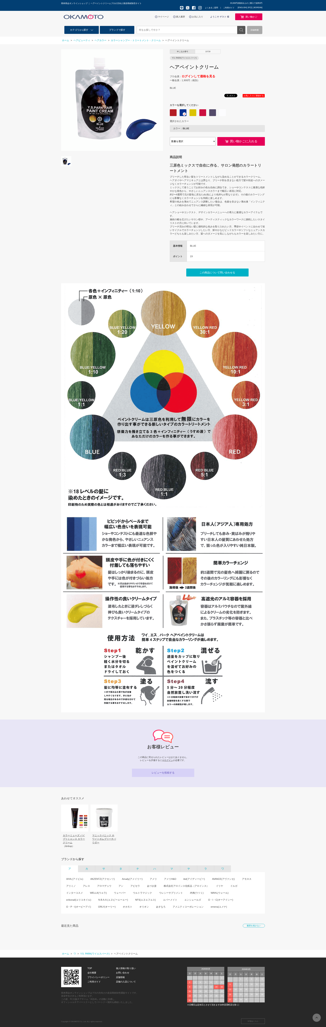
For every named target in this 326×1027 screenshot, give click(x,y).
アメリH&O (170, 879)
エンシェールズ (192, 899)
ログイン (168, 760)
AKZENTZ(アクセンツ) (102, 879)
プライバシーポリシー (98, 977)
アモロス (246, 879)
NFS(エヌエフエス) (145, 899)
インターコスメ (74, 892)
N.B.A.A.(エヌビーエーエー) (113, 899)
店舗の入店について (126, 981)
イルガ (233, 886)
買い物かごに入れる (243, 141)
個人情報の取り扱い (126, 968)
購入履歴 (180, 16)
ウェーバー (120, 892)
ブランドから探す (72, 859)
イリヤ (219, 886)
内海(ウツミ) (197, 892)
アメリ (153, 879)
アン (121, 886)
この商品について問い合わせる (217, 272)
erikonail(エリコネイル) (78, 899)
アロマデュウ (104, 886)
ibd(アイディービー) (194, 879)
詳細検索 (255, 30)
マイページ (163, 16)
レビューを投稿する (163, 772)
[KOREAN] (257, 7)
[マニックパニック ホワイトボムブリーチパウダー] (104, 818)
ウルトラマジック (142, 892)
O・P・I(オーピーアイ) (78, 906)
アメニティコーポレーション (188, 906)
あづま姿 (152, 886)
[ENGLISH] (242, 7)
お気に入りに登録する (253, 96)
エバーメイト (170, 899)
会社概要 (91, 972)
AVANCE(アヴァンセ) (223, 879)
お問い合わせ (122, 972)
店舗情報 (120, 977)
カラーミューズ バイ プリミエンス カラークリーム (74, 839)
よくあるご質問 (211, 8)
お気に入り (197, 16)
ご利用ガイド (228, 8)
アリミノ (71, 886)
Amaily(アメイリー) (132, 879)
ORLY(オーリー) (107, 906)
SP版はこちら (253, 1021)
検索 (241, 30)
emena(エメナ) (219, 906)
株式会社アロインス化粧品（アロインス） (186, 886)
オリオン (144, 906)
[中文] (250, 7)
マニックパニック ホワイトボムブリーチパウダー (104, 839)
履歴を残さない (254, 926)
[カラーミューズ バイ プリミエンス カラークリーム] (74, 818)
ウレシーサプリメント (171, 892)
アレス (86, 886)
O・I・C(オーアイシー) (220, 899)
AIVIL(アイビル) (74, 879)
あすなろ (161, 906)
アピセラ (135, 886)
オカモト (127, 906)
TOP (89, 968)
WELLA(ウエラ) (98, 892)
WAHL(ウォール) (220, 892)
